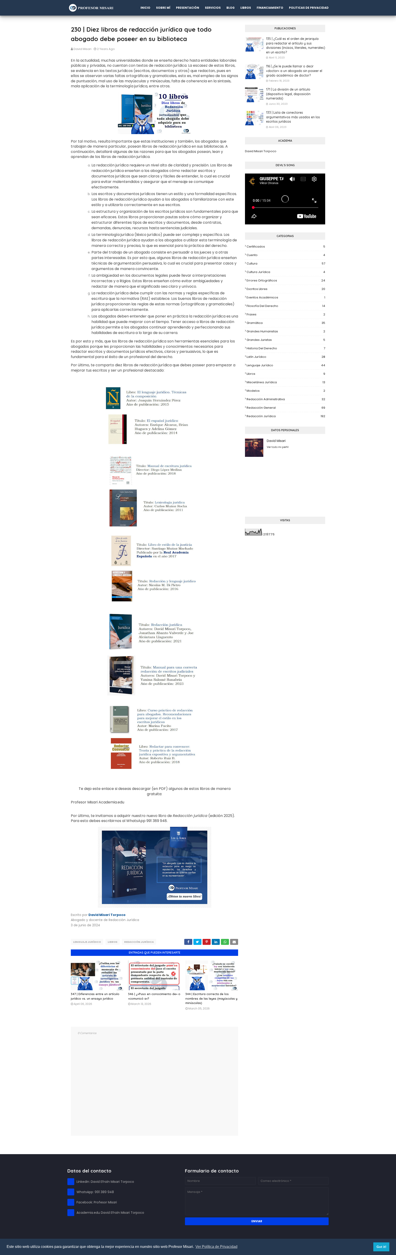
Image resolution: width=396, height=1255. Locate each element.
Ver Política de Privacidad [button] (216, 1247)
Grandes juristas (286, 340)
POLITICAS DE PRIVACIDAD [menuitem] (309, 8)
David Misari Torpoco (260, 151)
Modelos (286, 391)
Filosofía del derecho (286, 306)
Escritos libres (286, 289)
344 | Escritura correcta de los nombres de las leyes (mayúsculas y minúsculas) (211, 998)
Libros (112, 942)
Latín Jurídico (286, 357)
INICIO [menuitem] (145, 8)
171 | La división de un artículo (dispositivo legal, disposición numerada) (288, 93)
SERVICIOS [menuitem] (213, 8)
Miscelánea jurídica (286, 382)
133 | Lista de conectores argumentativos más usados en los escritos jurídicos (293, 117)
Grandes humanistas (286, 331)
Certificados (286, 246)
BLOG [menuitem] (230, 8)
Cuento (286, 255)
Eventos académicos (286, 297)
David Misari (82, 49)
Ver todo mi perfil (278, 447)
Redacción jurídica (139, 942)
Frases (286, 314)
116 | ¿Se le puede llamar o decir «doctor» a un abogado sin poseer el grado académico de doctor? (294, 70)
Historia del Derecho (286, 348)
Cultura (286, 263)
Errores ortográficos (286, 280)
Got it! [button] (381, 1247)
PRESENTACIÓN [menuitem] (187, 8)
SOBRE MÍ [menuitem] (163, 8)
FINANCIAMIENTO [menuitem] (270, 8)
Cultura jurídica (286, 272)
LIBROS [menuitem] (245, 8)
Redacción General (286, 407)
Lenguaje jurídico (87, 942)
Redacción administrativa (286, 399)
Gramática (286, 323)
